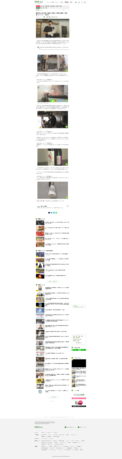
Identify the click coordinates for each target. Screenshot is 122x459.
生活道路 (57, 6)
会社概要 (50, 446)
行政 (80, 339)
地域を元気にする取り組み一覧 (46, 440)
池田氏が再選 (47, 6)
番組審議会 (79, 446)
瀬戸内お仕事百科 (61, 440)
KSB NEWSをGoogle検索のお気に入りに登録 (78, 306)
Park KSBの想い (65, 446)
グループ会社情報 (75, 449)
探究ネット (77, 440)
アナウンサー (57, 2)
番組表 (79, 2)
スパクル (67, 440)
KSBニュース (43, 432)
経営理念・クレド (44, 446)
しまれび (72, 440)
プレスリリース (72, 446)
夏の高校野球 (44, 444)
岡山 (74, 336)
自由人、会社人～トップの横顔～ (64, 434)
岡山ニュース (50, 432)
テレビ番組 (52, 2)
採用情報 (76, 2)
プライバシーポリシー (52, 449)
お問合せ (85, 2)
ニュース (48, 2)
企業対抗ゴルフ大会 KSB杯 (59, 444)
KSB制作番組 (49, 436)
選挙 (79, 336)
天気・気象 (75, 340)
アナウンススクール (63, 442)
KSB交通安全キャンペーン (77, 442)
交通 (74, 337)
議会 (78, 340)
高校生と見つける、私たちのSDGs (47, 442)
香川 (76, 336)
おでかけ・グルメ (76, 339)
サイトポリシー (60, 449)
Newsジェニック (73, 434)
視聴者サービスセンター (57, 446)
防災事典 (83, 440)
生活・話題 (77, 337)
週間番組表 (43, 436)
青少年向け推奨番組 (56, 436)
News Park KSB (44, 434)
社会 (82, 336)
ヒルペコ (49, 434)
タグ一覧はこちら (78, 342)
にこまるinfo (55, 434)
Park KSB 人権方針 (67, 449)
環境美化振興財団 (44, 449)
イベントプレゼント (61, 2)
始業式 (61, 6)
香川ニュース (56, 432)
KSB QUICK (55, 440)
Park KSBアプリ (50, 444)
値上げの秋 (42, 6)
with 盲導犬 (56, 442)
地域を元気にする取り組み (67, 2)
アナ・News (51, 438)
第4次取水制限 (52, 6)
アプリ (82, 2)
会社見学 (69, 442)
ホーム (37, 417)
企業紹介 (71, 2)
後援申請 (81, 449)
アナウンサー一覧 (44, 438)
